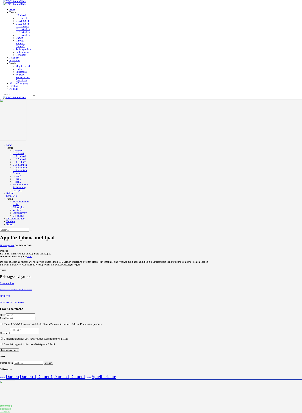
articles (2, 377)
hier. (29, 256)
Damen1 (45, 376)
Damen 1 (28, 376)
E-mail (3, 318)
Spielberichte (104, 376)
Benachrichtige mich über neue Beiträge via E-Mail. (29, 344)
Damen (12, 376)
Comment (5, 333)
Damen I (61, 376)
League (88, 377)
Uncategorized (7, 245)
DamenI (77, 376)
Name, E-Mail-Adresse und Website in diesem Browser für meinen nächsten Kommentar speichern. (53, 324)
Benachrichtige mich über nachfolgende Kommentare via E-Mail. (36, 338)
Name (3, 315)
